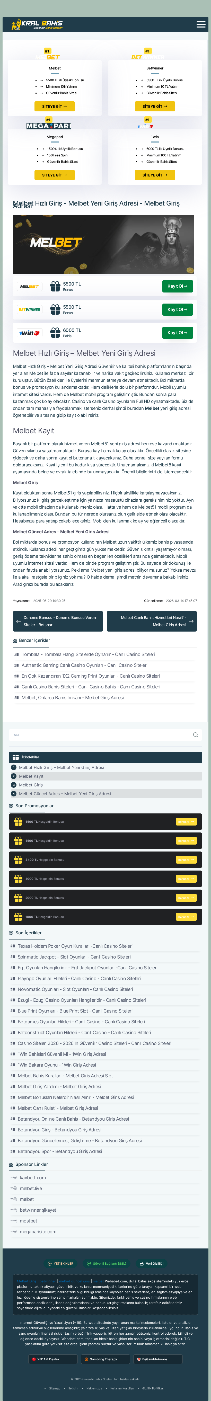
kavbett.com (33, 1177)
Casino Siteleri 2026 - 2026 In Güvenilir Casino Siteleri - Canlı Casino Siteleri (94, 1043)
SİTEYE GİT (52, 106)
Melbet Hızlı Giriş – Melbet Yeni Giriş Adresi (61, 767)
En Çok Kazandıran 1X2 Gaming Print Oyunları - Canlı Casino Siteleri (91, 676)
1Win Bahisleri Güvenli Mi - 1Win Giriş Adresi (62, 1054)
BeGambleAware (154, 1359)
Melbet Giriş (31, 784)
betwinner (48, 1281)
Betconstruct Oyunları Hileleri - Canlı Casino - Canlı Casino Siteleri (84, 1032)
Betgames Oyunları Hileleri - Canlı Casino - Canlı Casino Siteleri (81, 1021)
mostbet (28, 1220)
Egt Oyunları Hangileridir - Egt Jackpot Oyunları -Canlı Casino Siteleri (87, 967)
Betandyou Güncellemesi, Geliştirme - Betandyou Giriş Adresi (80, 1140)
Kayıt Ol (175, 286)
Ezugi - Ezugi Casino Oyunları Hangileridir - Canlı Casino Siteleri (82, 1000)
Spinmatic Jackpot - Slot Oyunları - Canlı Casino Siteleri (74, 957)
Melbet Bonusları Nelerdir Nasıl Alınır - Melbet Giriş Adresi (76, 1097)
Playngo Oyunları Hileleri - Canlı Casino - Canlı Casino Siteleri (79, 978)
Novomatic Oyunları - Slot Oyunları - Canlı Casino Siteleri (75, 989)
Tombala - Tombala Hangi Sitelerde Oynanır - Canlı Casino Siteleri (88, 654)
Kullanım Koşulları (122, 1388)
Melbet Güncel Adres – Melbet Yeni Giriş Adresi (65, 793)
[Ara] (195, 735)
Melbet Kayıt (31, 776)
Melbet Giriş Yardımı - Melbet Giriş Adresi (59, 1086)
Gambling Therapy (103, 1359)
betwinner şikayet (38, 1210)
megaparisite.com (38, 1231)
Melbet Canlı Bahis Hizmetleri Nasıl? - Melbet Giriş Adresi (153, 621)
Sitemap (54, 1388)
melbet (27, 1199)
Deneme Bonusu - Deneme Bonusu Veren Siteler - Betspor (60, 621)
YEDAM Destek (48, 1359)
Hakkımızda (94, 1388)
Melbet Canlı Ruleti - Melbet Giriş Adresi (58, 1108)
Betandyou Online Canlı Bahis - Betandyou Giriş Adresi (73, 1119)
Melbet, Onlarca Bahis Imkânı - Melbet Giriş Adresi (73, 697)
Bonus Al (183, 821)
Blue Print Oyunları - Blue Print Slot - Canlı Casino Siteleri (75, 1011)
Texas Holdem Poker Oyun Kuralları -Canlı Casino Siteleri (75, 946)
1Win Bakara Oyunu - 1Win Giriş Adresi (57, 1065)
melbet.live (31, 1188)
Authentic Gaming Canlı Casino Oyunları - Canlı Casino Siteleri (84, 665)
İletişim (73, 1388)
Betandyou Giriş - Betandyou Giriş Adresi (59, 1129)
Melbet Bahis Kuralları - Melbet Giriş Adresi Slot (65, 1075)
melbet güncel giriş (74, 1281)
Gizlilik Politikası (153, 1388)
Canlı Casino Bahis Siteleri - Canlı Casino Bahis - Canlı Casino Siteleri (91, 686)
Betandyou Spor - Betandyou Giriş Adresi (60, 1151)
